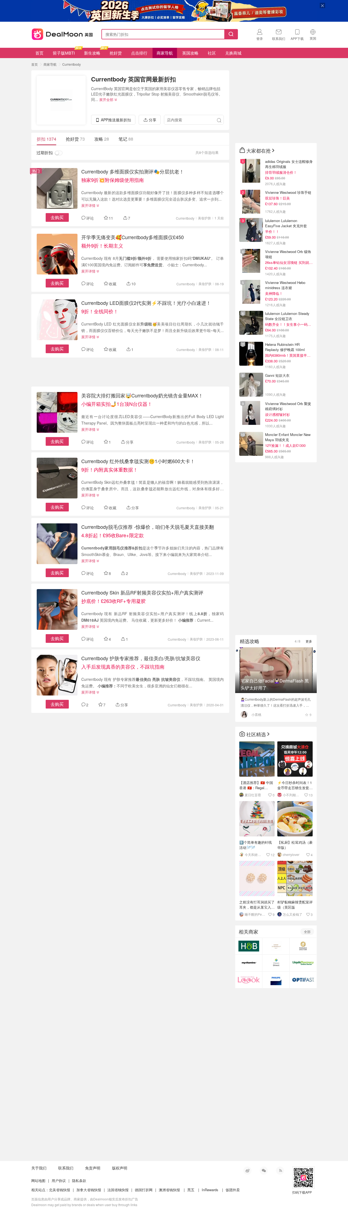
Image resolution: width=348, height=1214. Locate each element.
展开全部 (106, 99)
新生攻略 (92, 53)
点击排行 (139, 53)
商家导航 (165, 53)
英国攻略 (190, 53)
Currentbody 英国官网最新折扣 (133, 79)
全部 (307, 931)
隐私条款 (79, 1180)
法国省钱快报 (118, 1189)
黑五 (190, 1189)
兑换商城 (233, 53)
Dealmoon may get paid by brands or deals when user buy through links (84, 1204)
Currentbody (71, 64)
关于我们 (38, 1168)
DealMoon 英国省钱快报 (61, 33)
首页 (39, 53)
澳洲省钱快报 (169, 1189)
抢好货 (116, 53)
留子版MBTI (64, 53)
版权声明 (119, 1168)
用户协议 (59, 1180)
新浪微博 (247, 1170)
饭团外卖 (233, 1189)
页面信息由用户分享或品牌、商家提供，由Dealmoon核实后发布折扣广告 (84, 1199)
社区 (212, 53)
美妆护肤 (204, 218)
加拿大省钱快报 (88, 1189)
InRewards (210, 1189)
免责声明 (92, 1168)
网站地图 (38, 1180)
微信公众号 (264, 1170)
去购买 (57, 217)
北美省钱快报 (59, 1189)
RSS (280, 1170)
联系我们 (65, 1168)
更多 (309, 641)
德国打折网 (144, 1189)
